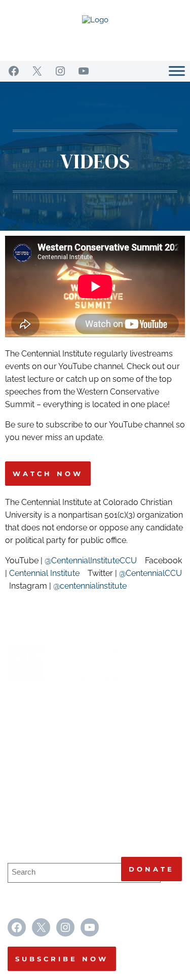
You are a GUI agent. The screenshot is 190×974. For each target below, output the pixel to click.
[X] (37, 71)
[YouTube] (83, 71)
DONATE (151, 869)
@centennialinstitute (91, 586)
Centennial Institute (44, 573)
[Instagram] (60, 71)
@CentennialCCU (150, 573)
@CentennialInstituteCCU (91, 560)
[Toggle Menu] (177, 71)
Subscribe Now (61, 959)
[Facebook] (13, 71)
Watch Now (48, 474)
